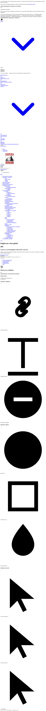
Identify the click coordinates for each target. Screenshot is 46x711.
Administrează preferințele (5, 6)
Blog (3, 149)
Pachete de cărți (16, 144)
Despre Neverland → (4, 75)
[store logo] (9, 164)
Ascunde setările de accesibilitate (13, 273)
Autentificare (5, 150)
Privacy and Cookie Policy (7, 260)
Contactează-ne (5, 262)
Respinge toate (12, 6)
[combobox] (5, 168)
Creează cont (5, 151)
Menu (1, 174)
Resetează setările (4, 273)
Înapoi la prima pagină (4, 254)
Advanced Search (3, 169)
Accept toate (18, 6)
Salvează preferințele (4, 17)
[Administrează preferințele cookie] (1, 19)
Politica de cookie (32, 4)
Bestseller (11, 144)
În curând (7, 144)
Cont (1, 240)
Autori (4, 144)
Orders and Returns (6, 261)
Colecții (1, 144)
